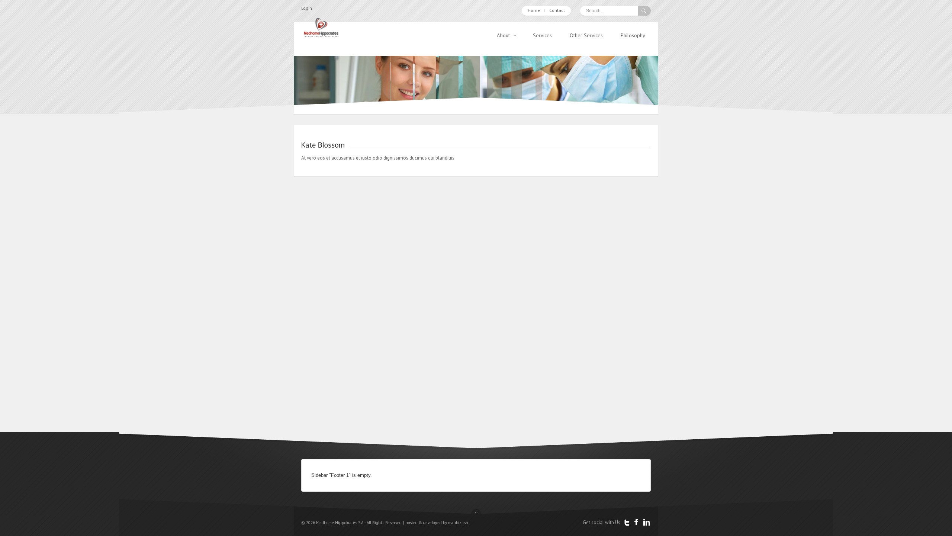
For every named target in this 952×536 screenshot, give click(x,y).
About (503, 35)
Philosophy (633, 35)
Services (542, 35)
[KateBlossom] (323, 145)
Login (306, 8)
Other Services (586, 35)
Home (534, 10)
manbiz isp (458, 522)
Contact (557, 10)
